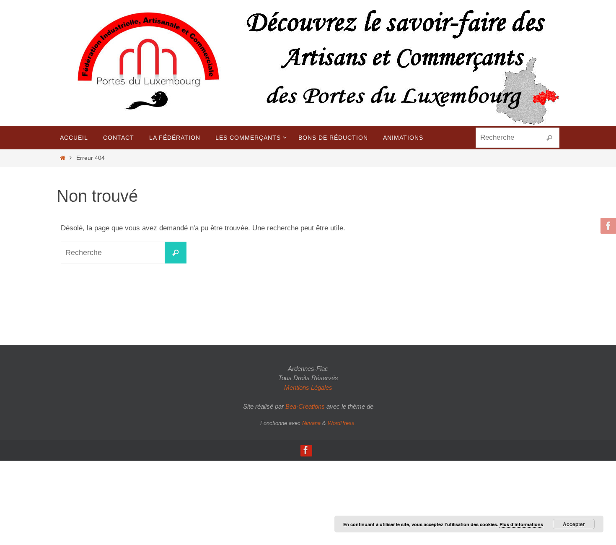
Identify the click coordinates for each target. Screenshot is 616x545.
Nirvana (311, 423)
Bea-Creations (305, 406)
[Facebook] (607, 226)
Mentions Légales (308, 387)
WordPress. (342, 423)
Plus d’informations (521, 524)
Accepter (574, 524)
